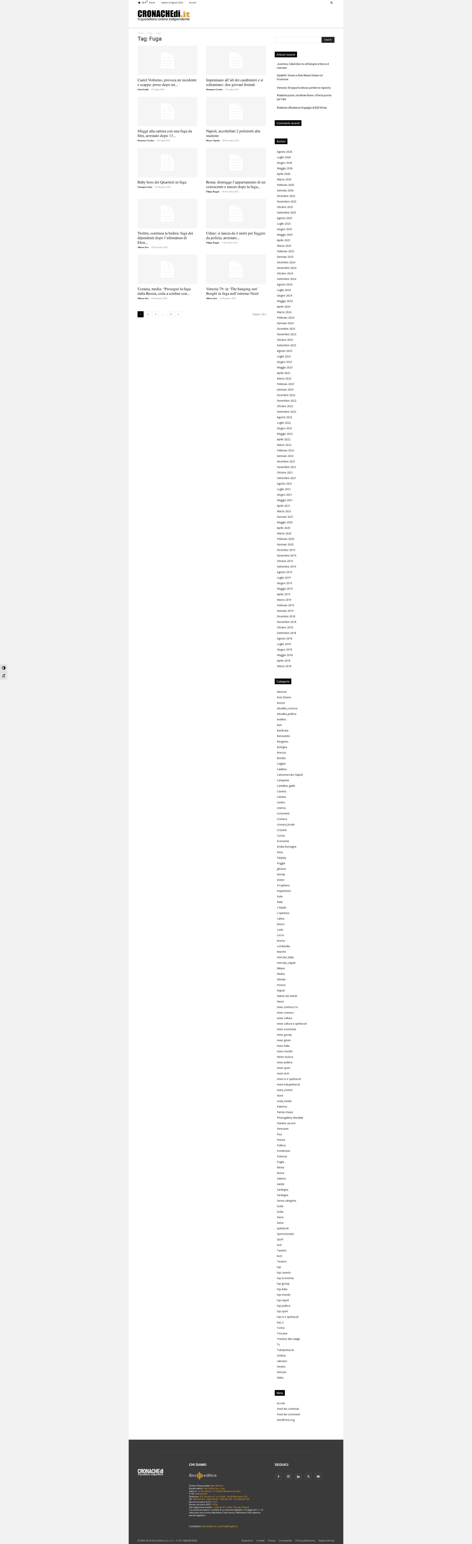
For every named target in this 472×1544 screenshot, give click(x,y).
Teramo (282, 1261)
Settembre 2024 (286, 279)
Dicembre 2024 (286, 262)
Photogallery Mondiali (290, 1117)
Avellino (281, 719)
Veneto (281, 1366)
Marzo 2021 (284, 511)
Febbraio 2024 (285, 317)
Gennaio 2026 (285, 190)
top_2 (280, 1322)
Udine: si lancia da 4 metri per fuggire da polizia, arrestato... (235, 235)
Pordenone (283, 1151)
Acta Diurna (284, 697)
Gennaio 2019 (285, 611)
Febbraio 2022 (285, 450)
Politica (281, 1145)
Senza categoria (286, 1200)
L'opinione (283, 913)
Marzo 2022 (284, 445)
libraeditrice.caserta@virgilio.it (220, 1526)
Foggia (281, 863)
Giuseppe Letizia (145, 187)
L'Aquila (281, 907)
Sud (279, 1245)
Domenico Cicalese (214, 89)
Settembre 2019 (286, 566)
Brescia (281, 752)
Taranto (282, 1250)
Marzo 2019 (284, 599)
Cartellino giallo (286, 785)
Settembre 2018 (286, 633)
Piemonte (283, 1128)
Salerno (281, 1178)
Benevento (283, 736)
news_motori (284, 1090)
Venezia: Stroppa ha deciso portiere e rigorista (304, 87)
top (279, 1267)
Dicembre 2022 (286, 395)
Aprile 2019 (283, 594)
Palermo (282, 1106)
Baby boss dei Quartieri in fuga (162, 182)
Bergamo (282, 741)
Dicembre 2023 (286, 328)
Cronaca (282, 819)
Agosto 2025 (284, 218)
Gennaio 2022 (285, 456)
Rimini (280, 1167)
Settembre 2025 (286, 212)
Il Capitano (283, 885)
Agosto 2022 (284, 417)
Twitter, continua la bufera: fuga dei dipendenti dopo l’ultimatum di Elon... (165, 237)
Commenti (283, 813)
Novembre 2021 (286, 467)
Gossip (281, 874)
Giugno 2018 (284, 649)
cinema (281, 808)
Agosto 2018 (284, 638)
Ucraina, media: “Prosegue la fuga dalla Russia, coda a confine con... (164, 291)
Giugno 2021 (284, 494)
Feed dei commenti (288, 1414)
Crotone (282, 830)
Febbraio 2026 (285, 185)
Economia (283, 841)
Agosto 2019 (284, 572)
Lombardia (283, 946)
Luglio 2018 (284, 644)
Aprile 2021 (283, 505)
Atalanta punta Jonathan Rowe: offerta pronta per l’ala (304, 97)
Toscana (282, 1333)
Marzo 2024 (284, 312)
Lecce (280, 935)
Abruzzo (282, 691)
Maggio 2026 (285, 168)
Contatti (260, 1540)
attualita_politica (286, 714)
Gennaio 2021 (285, 516)
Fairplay (281, 857)
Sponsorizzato (285, 1234)
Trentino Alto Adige (288, 1339)
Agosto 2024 (284, 284)
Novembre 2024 (286, 268)
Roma (280, 1173)
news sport (283, 1068)
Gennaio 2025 (285, 257)
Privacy (271, 1540)
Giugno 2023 (284, 362)
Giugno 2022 (284, 428)
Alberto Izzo (143, 247)
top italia (282, 1289)
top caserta (284, 1272)
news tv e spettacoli (289, 1079)
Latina (280, 918)
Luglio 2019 (284, 577)
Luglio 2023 (284, 356)
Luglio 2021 (284, 489)
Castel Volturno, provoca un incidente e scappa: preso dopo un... (167, 82)
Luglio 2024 (284, 290)
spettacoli (283, 1228)
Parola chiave (285, 1112)
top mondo (283, 1294)
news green (284, 1040)
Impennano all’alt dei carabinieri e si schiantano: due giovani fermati (234, 82)
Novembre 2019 (286, 555)
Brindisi (281, 758)
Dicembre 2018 (286, 616)
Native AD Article (287, 996)
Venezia (281, 1372)
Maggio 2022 (285, 434)
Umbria (281, 1355)
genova (281, 868)
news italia (283, 1045)
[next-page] (178, 314)
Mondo (281, 979)
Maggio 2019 (285, 588)
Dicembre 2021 (286, 461)
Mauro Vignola (213, 140)
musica (281, 985)
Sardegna (282, 1189)
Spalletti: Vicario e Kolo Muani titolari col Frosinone (300, 77)
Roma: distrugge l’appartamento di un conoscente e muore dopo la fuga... (236, 184)
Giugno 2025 (284, 229)
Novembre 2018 (286, 622)
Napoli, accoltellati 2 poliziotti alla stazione (233, 133)
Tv (278, 1344)
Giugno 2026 (284, 162)
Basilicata (282, 730)
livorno (281, 940)
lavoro (280, 924)
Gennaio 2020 (285, 544)
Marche (281, 951)
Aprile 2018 (283, 660)
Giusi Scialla (143, 89)
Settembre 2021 (286, 478)
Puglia (280, 1162)
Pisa (279, 1134)
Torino (281, 1328)
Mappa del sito (326, 1540)
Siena (280, 1217)
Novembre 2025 (286, 201)
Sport (280, 1239)
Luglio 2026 (284, 157)
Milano (281, 968)
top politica (283, 1305)
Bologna (282, 747)
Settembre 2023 (286, 345)
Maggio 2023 (285, 367)
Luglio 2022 (284, 422)
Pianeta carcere (286, 1123)
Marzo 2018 (284, 666)
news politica (284, 1062)
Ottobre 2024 (285, 273)
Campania (283, 780)
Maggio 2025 (285, 234)
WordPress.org (286, 1420)
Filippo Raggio (212, 191)
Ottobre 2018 (285, 627)
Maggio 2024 (285, 301)
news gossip (284, 1034)
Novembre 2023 (286, 334)
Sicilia (280, 1206)
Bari (279, 725)
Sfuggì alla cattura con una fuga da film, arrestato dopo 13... (165, 133)
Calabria (282, 769)
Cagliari (281, 763)
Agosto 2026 (284, 151)
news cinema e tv (287, 1007)
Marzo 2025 (284, 245)
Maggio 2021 (285, 500)
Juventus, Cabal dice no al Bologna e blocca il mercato (303, 66)
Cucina (281, 835)
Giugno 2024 (284, 295)
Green (280, 880)
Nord (280, 1095)
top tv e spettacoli (288, 1317)
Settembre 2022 (286, 411)
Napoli (281, 990)
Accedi (192, 2)
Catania (281, 797)
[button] (331, 2)
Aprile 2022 (283, 439)
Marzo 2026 (284, 179)
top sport (282, 1311)
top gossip (283, 1283)
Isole (280, 896)
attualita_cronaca (287, 708)
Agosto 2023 (284, 351)
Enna (280, 852)
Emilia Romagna (286, 846)
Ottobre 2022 (285, 406)
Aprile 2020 (283, 528)
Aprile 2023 (283, 373)
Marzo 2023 (284, 378)
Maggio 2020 (285, 522)
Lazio (280, 929)
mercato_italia (285, 957)
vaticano (282, 1361)
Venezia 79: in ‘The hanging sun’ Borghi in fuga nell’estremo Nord (232, 291)
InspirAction (284, 891)
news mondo (285, 1051)
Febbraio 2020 (285, 539)
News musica (285, 1057)
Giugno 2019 (284, 583)
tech (279, 1256)
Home (141, 33)
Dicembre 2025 (286, 196)
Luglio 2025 (284, 223)
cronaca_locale (286, 824)
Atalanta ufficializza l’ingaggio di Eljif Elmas (302, 107)
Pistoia (281, 1139)
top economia (285, 1278)
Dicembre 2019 (286, 550)
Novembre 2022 (286, 400)
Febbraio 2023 (285, 384)
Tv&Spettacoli (285, 1350)
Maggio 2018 (285, 655)
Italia (280, 902)
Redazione (247, 1540)
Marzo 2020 (284, 533)
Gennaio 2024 (285, 323)
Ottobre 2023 (285, 339)
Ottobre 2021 (285, 472)
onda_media (284, 1101)
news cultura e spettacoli (292, 1023)
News (280, 1001)
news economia (286, 1029)
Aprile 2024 (283, 306)
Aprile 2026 (283, 174)
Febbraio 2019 (285, 605)
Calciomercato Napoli (290, 774)
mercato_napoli (286, 962)
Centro (281, 802)
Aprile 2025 (283, 240)
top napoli (283, 1300)
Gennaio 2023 (285, 389)
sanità (280, 1184)
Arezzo (281, 703)
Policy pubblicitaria (305, 1540)
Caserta (281, 791)
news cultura (284, 1018)
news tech (283, 1073)
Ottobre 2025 (285, 207)
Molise (281, 974)
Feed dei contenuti (288, 1409)
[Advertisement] (262, 15)
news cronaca (285, 1012)
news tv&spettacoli (288, 1084)
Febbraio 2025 (285, 251)
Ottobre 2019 (285, 561)
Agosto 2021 (284, 483)
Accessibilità (285, 1540)
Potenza (282, 1156)
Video (280, 1377)
